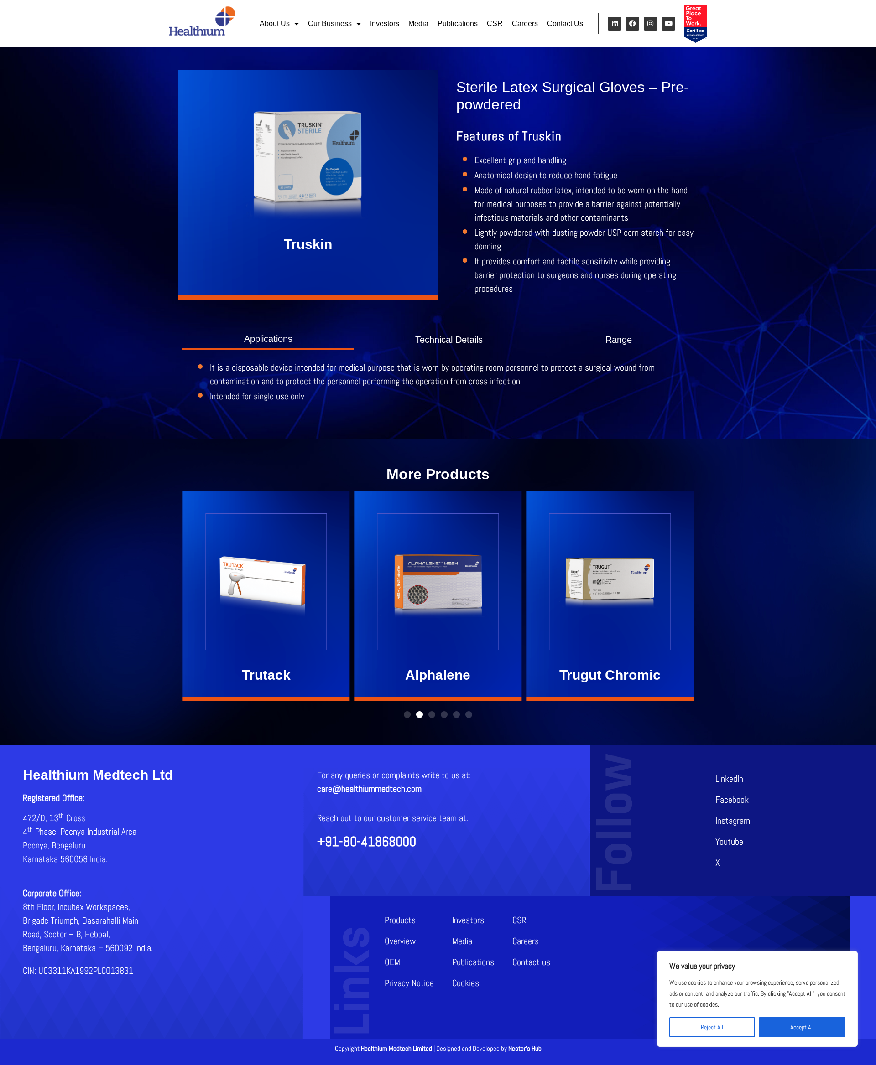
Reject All (712, 1027)
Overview (400, 941)
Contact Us (565, 23)
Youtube (729, 842)
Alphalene (437, 674)
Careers (525, 23)
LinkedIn (729, 779)
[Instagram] (650, 24)
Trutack (266, 674)
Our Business (330, 23)
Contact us (531, 962)
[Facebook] (632, 24)
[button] (407, 714)
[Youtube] (668, 24)
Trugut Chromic (610, 674)
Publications (458, 23)
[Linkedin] (614, 24)
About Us (275, 23)
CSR (495, 23)
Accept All (802, 1027)
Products (400, 920)
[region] (757, 999)
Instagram (732, 821)
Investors (384, 23)
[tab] (268, 338)
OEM (392, 962)
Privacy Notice (409, 983)
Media (418, 23)
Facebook (732, 800)
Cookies (465, 983)
